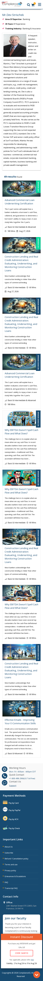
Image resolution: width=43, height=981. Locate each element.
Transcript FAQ (11, 888)
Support (12, 785)
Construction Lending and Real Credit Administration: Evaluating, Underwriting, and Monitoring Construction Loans (21, 263)
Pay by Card (14, 803)
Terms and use (11, 864)
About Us (9, 847)
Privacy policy (10, 870)
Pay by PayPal (14, 810)
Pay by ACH (13, 819)
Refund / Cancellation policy (16, 858)
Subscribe (9, 853)
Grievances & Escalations (15, 876)
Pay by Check (14, 828)
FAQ (6, 882)
